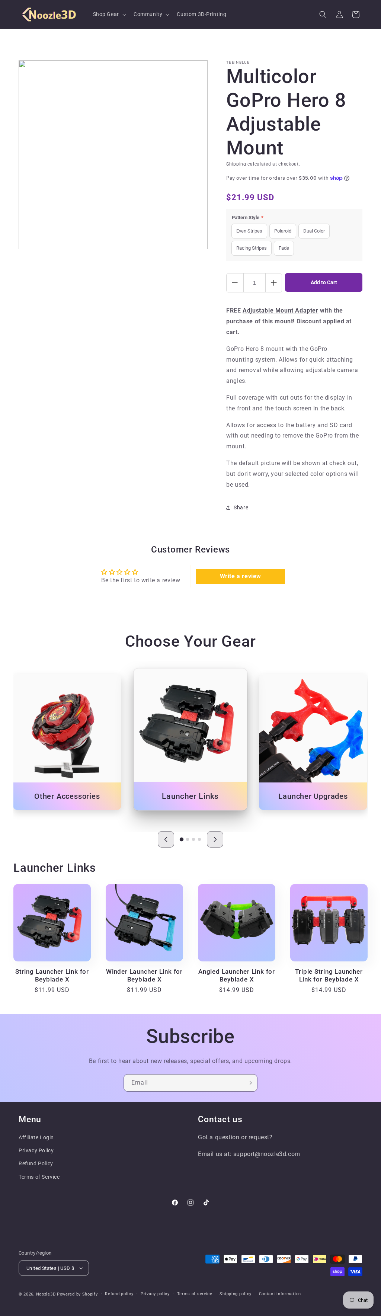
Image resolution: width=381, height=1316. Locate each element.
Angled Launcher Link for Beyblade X (236, 975)
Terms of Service (39, 1177)
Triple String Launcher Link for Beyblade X (328, 975)
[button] (109, 14)
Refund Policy (36, 1163)
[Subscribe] (249, 1083)
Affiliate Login (36, 1137)
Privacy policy (155, 1293)
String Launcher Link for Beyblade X (52, 975)
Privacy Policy (36, 1150)
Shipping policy (236, 1293)
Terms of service (194, 1293)
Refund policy (119, 1293)
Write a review (240, 576)
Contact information (280, 1293)
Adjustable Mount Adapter (280, 310)
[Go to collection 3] (193, 839)
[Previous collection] (166, 839)
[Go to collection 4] (199, 839)
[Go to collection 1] (181, 839)
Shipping (236, 164)
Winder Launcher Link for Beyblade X (144, 975)
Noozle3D (46, 1294)
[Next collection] (215, 839)
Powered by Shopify (77, 1294)
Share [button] (241, 507)
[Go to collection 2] (187, 839)
